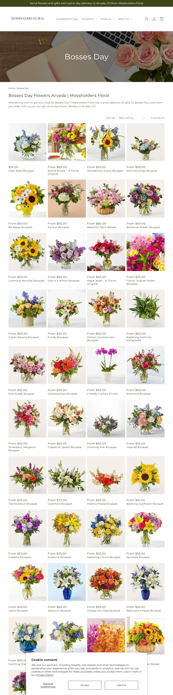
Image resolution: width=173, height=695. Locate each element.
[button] (89, 18)
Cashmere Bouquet (60, 503)
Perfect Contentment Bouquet (100, 339)
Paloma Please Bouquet (102, 503)
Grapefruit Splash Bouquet (65, 447)
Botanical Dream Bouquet (143, 227)
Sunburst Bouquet (59, 557)
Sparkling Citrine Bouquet (104, 557)
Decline (121, 685)
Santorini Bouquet (59, 610)
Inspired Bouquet (138, 447)
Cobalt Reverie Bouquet (23, 337)
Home (11, 88)
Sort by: (110, 117)
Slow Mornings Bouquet (142, 170)
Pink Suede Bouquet (21, 393)
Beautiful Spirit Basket (101, 227)
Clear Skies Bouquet (21, 170)
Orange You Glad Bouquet (103, 610)
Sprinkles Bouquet (138, 557)
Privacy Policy (45, 675)
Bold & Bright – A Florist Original (63, 172)
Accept (84, 685)
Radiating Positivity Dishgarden (139, 339)
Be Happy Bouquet (20, 227)
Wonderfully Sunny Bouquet (105, 170)
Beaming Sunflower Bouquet (145, 503)
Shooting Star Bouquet (102, 447)
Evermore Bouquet (139, 393)
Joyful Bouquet (18, 610)
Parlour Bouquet (58, 227)
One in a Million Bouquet (64, 280)
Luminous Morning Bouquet (26, 280)
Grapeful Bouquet (19, 557)
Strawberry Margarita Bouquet (22, 449)
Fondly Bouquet (58, 337)
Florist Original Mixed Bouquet (140, 282)
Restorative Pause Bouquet (144, 610)
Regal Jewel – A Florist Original (101, 282)
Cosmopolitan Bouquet (63, 393)
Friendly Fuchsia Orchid (102, 393)
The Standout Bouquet (22, 503)
